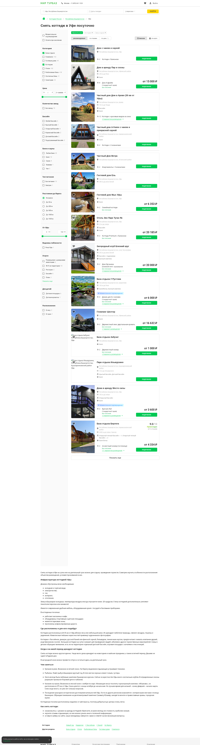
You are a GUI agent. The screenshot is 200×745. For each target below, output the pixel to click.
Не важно (49, 198)
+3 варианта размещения (111, 354)
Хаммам (49, 165)
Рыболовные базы (90, 729)
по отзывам (93, 38)
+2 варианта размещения (111, 416)
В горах (49, 314)
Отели (79, 729)
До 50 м (49, 202)
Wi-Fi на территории (54, 266)
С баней (99, 725)
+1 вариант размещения (111, 329)
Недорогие (79, 725)
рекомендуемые (79, 38)
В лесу (49, 310)
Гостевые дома (104, 729)
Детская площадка (53, 293)
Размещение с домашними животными (55, 261)
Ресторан (50, 270)
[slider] (42, 97)
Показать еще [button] (47, 281)
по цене (104, 38)
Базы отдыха (70, 729)
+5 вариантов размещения (111, 119)
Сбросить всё (77, 33)
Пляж (48, 277)
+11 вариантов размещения (112, 450)
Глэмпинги (115, 729)
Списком (142, 38)
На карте (154, 38)
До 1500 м (49, 219)
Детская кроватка (53, 297)
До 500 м (49, 210)
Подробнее (146, 59)
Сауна (49, 161)
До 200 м (49, 206)
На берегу (108, 725)
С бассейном (90, 725)
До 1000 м (49, 214)
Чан (48, 168)
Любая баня (51, 153)
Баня (49, 157)
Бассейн (49, 273)
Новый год (70, 725)
